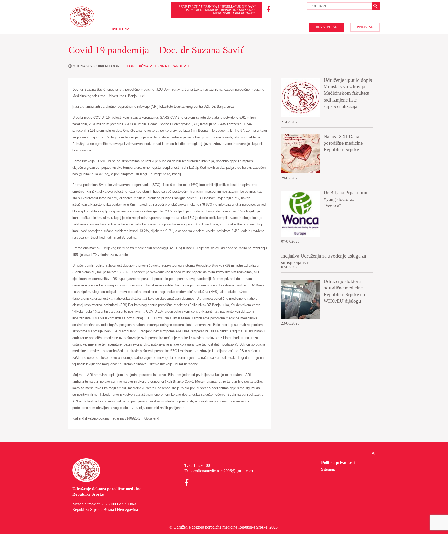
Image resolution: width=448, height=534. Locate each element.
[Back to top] (373, 453)
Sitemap (328, 469)
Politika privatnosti (338, 462)
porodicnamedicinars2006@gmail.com (221, 471)
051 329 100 (199, 465)
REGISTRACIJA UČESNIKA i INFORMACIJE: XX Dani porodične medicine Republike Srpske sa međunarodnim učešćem (217, 10)
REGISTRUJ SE (326, 27)
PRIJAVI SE (365, 27)
